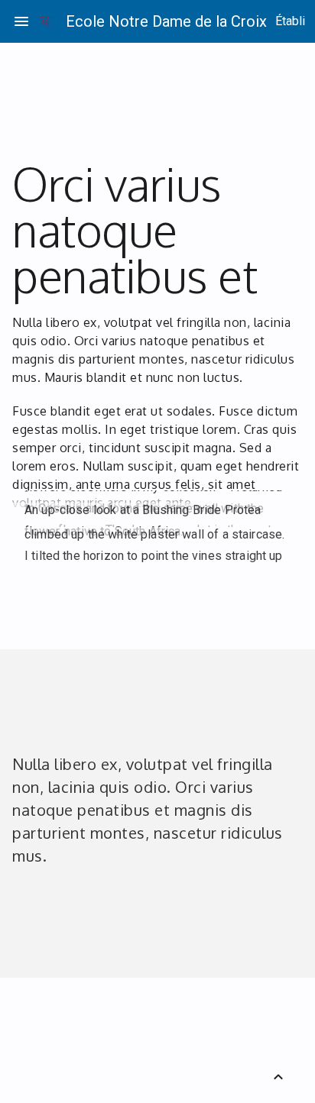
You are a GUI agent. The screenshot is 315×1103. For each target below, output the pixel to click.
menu (21, 21)
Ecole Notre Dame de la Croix (166, 21)
